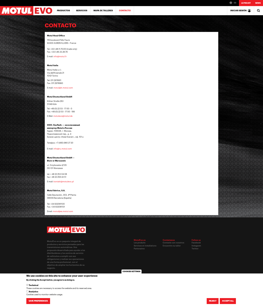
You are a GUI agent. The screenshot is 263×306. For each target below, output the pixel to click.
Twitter (195, 249)
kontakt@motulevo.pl (64, 182)
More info (80, 280)
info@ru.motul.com (63, 149)
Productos (63, 11)
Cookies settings (131, 271)
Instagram (196, 246)
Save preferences (38, 301)
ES (234, 3)
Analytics (33, 292)
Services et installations (145, 246)
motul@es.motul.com (63, 211)
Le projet (246, 3)
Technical (33, 285)
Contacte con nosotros (173, 243)
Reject (212, 301)
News (258, 3)
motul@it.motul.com (63, 88)
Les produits (139, 243)
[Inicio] (27, 10)
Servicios (81, 11)
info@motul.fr (60, 56)
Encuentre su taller (172, 246)
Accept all (228, 301)
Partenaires (139, 249)
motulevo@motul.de (62, 116)
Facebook (196, 243)
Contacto (125, 11)
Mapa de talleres (103, 11)
